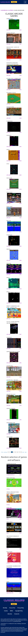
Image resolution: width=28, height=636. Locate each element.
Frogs (8, 277)
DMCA (11, 610)
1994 (20, 391)
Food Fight (9, 234)
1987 (20, 44)
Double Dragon (11, 32)
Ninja (8, 581)
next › (23, 452)
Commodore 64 (10, 474)
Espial (8, 149)
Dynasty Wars (10, 106)
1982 (20, 29)
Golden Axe (10, 365)
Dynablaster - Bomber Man (14, 78)
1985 (20, 348)
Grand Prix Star (11, 422)
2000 (20, 563)
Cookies (6, 610)
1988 (20, 518)
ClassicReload (4, 10)
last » (26, 452)
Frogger (9, 263)
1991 (20, 89)
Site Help (5, 607)
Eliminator (9, 121)
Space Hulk (9, 521)
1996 (20, 75)
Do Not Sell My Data (17, 621)
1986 (20, 578)
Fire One (9, 220)
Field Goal (9, 178)
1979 (20, 189)
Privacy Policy (20, 607)
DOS (8, 518)
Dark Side (9, 507)
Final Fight (9, 206)
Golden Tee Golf (11, 394)
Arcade (8, 29)
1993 (20, 533)
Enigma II (9, 135)
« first (2, 452)
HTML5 (8, 489)
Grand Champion (11, 408)
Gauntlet (9, 337)
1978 (20, 288)
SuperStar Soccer (11, 463)
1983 (20, 160)
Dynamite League (11, 92)
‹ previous (5, 452)
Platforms (10, 10)
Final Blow (9, 192)
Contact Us (16, 613)
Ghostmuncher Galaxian (13, 351)
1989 (20, 59)
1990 (20, 405)
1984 (20, 260)
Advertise (10, 613)
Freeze (8, 249)
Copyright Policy (19, 610)
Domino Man (10, 18)
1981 (20, 132)
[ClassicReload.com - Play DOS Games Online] (5, 2)
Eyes (8, 163)
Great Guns (9, 436)
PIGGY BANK (9, 551)
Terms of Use (12, 607)
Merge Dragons (11, 477)
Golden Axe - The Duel (12, 380)
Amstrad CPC (10, 592)
